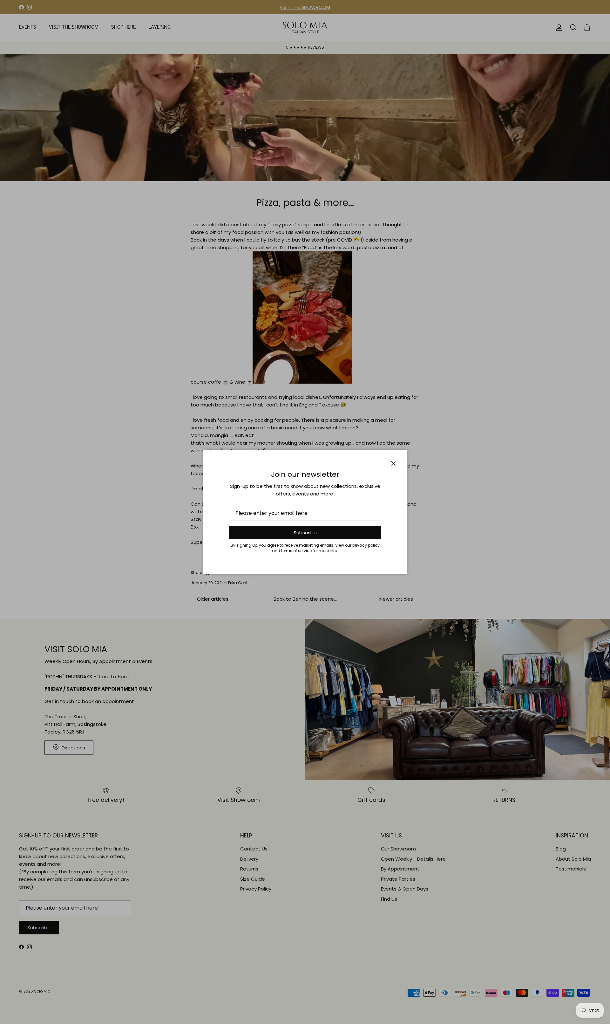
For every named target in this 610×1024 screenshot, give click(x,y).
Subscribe (305, 532)
